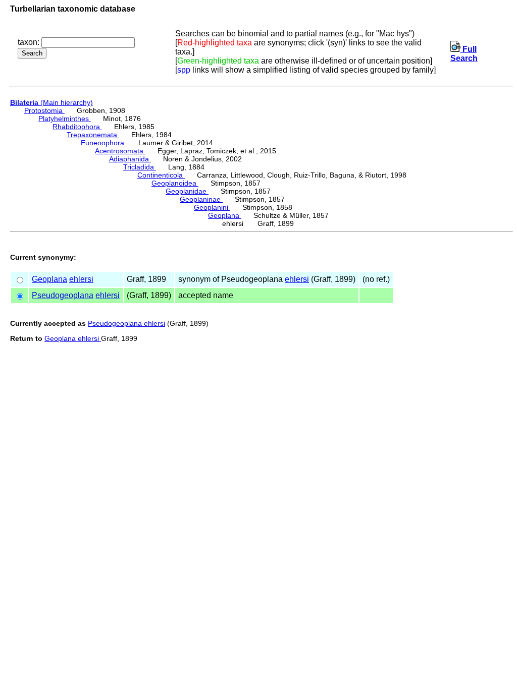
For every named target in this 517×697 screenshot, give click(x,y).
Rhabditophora (77, 127)
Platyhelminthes (64, 118)
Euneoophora (103, 143)
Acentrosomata (120, 151)
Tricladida (139, 167)
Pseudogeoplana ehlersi (126, 323)
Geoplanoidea (174, 183)
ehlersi (81, 279)
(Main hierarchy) (51, 102)
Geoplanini (212, 207)
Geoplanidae (187, 191)
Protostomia (44, 110)
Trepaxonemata (93, 135)
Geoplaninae (201, 199)
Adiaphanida (130, 159)
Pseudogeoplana (62, 295)
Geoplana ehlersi (72, 338)
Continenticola (161, 175)
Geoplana (224, 215)
